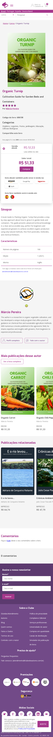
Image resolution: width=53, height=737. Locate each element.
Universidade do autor (38, 627)
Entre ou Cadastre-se (39, 5)
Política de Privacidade (26, 729)
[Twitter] (5, 714)
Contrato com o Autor (10, 640)
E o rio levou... (7, 498)
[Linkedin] (38, 714)
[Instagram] (21, 714)
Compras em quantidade (39, 631)
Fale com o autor (37, 340)
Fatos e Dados (7, 631)
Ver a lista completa (12, 361)
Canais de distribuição (38, 636)
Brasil (3, 11)
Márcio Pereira (12, 108)
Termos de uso (7, 636)
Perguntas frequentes (9, 656)
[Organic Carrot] (17, 391)
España (18, 11)
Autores (4, 618)
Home (5, 23)
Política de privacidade (38, 613)
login (9, 540)
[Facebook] (13, 714)
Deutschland (27, 11)
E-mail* (5, 584)
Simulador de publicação (39, 642)
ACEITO (43, 724)
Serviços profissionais (38, 622)
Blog (3, 622)
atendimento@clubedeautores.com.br (15, 271)
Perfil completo (13, 340)
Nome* (5, 574)
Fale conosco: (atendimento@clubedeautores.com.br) (22, 660)
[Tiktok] (30, 714)
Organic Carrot (8, 418)
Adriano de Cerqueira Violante (13, 502)
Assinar (8, 596)
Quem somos (6, 627)
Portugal (10, 11)
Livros (12, 23)
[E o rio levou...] (17, 471)
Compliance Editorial (38, 618)
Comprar (26, 169)
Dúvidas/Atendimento (9, 613)
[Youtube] (46, 714)
